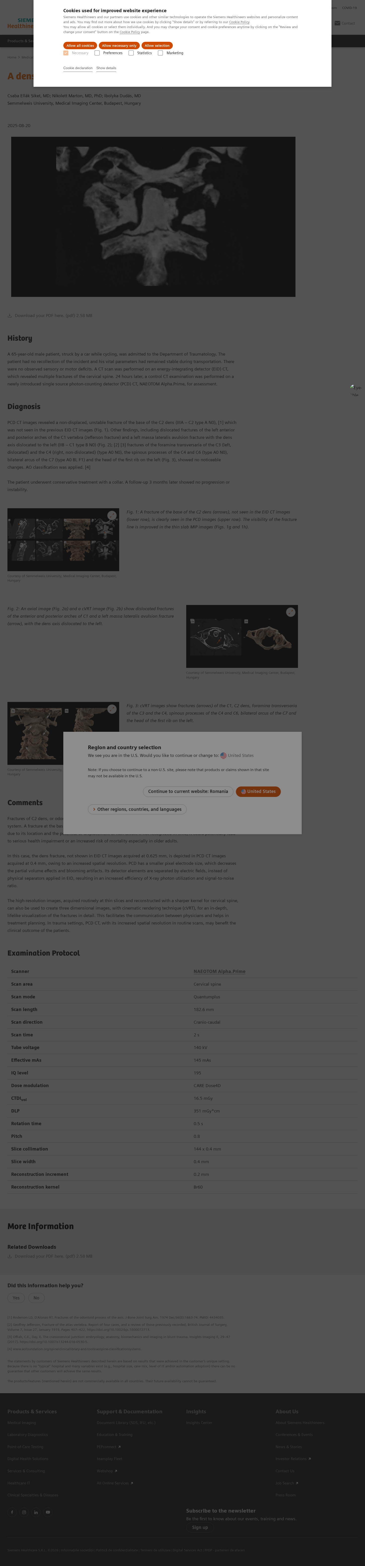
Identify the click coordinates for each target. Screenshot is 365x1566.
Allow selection (157, 45)
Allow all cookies (80, 45)
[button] (356, 390)
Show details (106, 68)
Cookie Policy (239, 22)
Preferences (112, 53)
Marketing (175, 53)
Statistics (144, 53)
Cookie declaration (78, 68)
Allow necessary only (119, 45)
